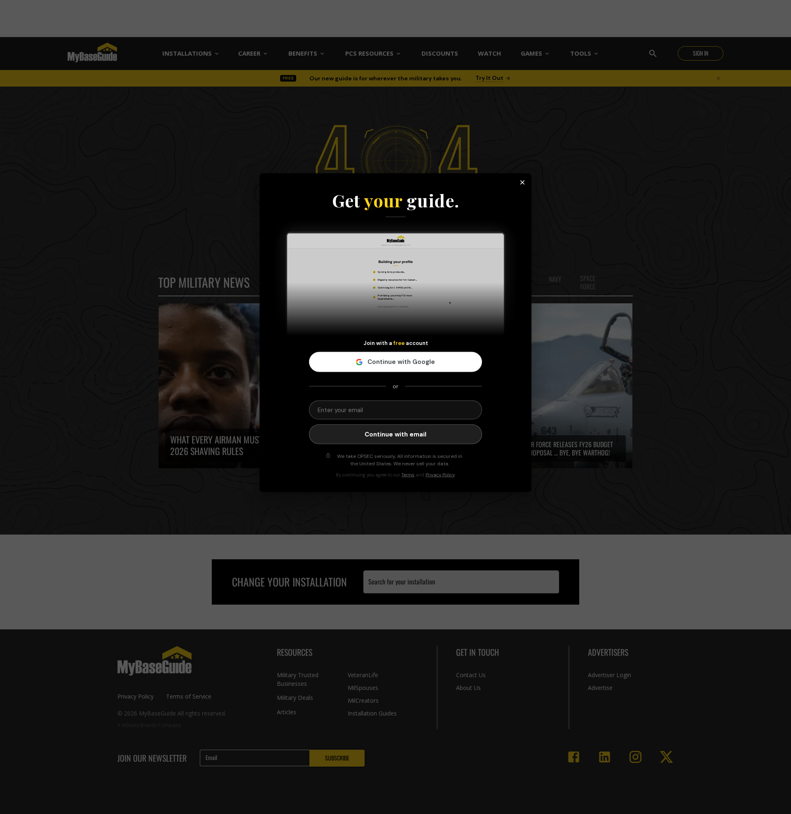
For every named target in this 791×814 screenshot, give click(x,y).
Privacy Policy (440, 475)
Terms (407, 475)
